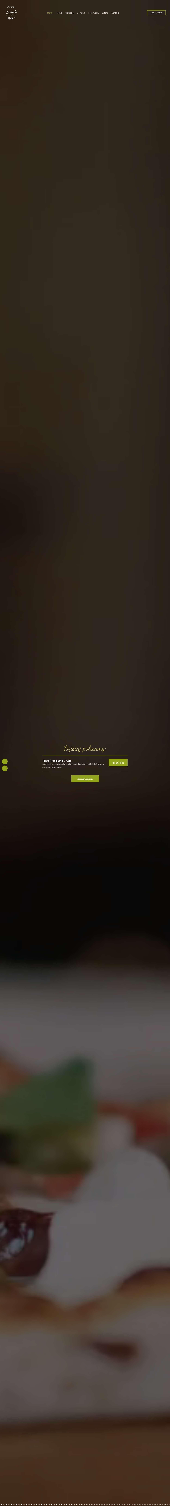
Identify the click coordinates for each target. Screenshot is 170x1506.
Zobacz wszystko (85, 779)
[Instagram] (5, 768)
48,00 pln (118, 762)
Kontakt (115, 12)
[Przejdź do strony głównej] (11, 13)
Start (49, 12)
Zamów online (156, 13)
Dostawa (81, 12)
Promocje (69, 12)
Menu (59, 12)
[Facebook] (5, 761)
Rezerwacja (93, 12)
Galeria (105, 12)
